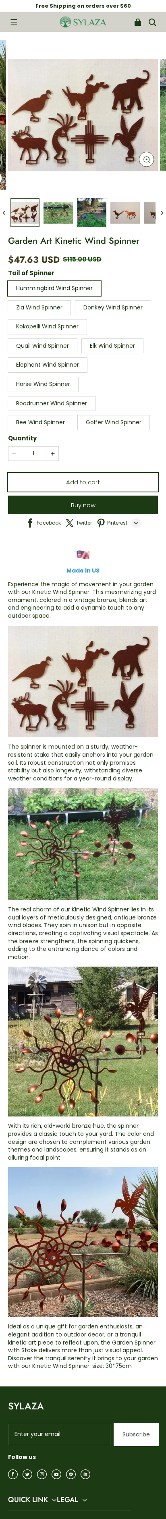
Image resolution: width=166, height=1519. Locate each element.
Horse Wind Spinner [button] (43, 384)
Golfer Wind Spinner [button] (113, 422)
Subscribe (136, 1434)
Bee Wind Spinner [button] (40, 422)
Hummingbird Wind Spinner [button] (54, 288)
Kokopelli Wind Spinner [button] (47, 326)
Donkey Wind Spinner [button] (113, 307)
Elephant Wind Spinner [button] (47, 365)
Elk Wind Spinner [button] (112, 346)
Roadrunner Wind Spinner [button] (51, 403)
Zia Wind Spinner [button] (39, 307)
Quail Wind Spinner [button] (42, 346)
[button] (13, 22)
